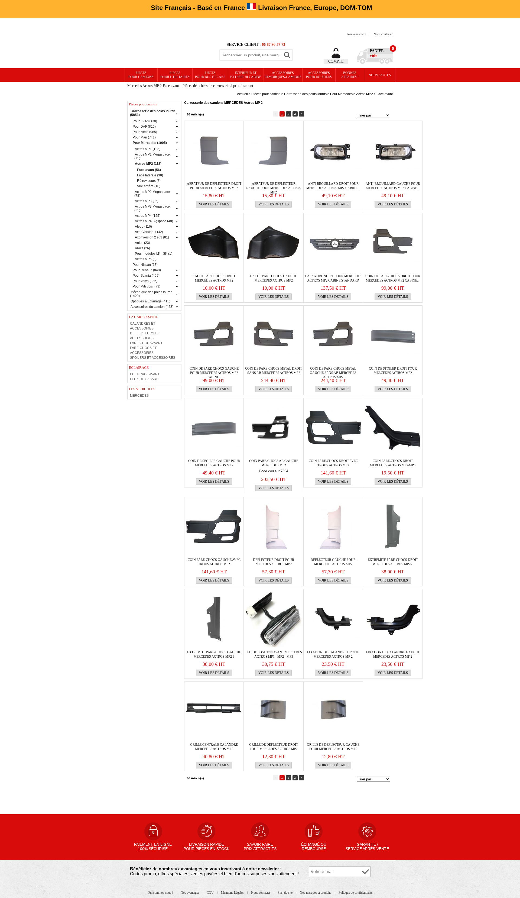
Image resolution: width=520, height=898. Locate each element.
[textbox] (250, 55)
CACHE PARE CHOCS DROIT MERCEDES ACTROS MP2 (214, 278)
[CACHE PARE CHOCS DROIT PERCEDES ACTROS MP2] (214, 242)
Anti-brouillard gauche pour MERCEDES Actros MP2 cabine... (393, 186)
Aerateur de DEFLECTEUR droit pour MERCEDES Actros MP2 (214, 186)
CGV (210, 892)
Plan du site (285, 892)
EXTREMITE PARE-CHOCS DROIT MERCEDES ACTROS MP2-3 (393, 562)
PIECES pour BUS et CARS (210, 75)
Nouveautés (380, 75)
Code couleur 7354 (273, 471)
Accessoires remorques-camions (283, 75)
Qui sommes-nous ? (161, 892)
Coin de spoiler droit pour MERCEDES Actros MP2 (393, 371)
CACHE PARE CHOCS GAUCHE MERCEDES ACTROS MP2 (273, 278)
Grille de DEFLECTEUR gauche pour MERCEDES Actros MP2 (333, 747)
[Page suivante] (301, 114)
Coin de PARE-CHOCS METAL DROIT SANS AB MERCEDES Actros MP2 (273, 371)
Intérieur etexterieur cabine (245, 75)
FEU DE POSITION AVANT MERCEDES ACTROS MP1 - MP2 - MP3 (273, 654)
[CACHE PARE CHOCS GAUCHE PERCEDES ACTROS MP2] (273, 242)
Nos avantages (190, 892)
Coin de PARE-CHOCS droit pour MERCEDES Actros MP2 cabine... (392, 278)
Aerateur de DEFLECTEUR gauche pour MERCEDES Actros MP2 (273, 186)
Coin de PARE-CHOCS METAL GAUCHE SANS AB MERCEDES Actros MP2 (333, 371)
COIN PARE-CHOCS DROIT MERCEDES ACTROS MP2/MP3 (392, 463)
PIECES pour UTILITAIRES (175, 75)
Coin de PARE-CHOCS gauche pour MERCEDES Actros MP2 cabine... (214, 371)
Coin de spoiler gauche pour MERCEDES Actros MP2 (214, 463)
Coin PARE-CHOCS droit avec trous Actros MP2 (333, 463)
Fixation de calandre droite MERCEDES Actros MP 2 (333, 654)
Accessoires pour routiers (319, 75)
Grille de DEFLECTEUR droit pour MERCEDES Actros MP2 (273, 747)
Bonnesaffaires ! (350, 75)
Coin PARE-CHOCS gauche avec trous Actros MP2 (214, 562)
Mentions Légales (233, 892)
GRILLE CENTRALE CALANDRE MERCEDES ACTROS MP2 (214, 747)
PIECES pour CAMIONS (141, 75)
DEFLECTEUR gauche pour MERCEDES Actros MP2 (333, 562)
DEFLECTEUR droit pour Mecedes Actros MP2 (273, 562)
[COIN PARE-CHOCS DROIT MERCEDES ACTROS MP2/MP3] (392, 427)
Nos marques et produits (316, 892)
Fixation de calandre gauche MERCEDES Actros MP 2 (393, 654)
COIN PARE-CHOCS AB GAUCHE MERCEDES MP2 (273, 463)
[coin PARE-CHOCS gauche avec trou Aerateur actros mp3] (273, 427)
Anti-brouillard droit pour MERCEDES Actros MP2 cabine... (333, 186)
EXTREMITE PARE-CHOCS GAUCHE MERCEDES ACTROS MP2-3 (214, 654)
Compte (336, 61)
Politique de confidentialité (355, 892)
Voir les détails (214, 204)
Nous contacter (383, 34)
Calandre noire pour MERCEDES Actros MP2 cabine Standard (333, 278)
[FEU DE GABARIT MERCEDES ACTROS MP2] (273, 618)
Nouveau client (357, 34)
